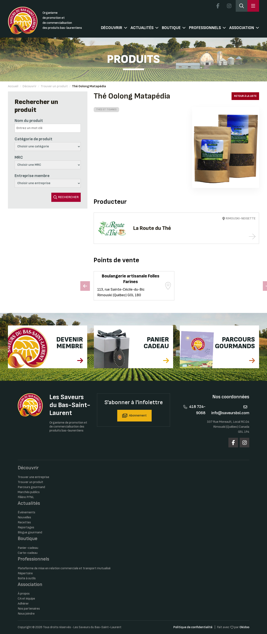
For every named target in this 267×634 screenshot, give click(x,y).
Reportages (26, 527)
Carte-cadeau (28, 553)
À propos (24, 594)
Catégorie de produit (33, 139)
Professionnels (205, 27)
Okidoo (244, 627)
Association (241, 27)
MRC (19, 157)
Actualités (142, 27)
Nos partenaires (29, 609)
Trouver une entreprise (33, 477)
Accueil (13, 86)
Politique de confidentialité (192, 627)
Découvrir (111, 27)
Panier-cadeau (28, 548)
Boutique (171, 27)
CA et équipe (26, 599)
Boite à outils (27, 578)
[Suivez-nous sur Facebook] (218, 6)
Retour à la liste (245, 96)
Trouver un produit (54, 86)
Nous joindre (26, 614)
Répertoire (25, 573)
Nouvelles (24, 517)
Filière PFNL (26, 497)
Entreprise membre (32, 175)
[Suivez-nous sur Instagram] (229, 6)
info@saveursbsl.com (230, 412)
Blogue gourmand (30, 532)
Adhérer (23, 604)
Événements (26, 512)
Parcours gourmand (31, 487)
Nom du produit (29, 120)
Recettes (24, 522)
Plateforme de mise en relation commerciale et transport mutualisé (64, 568)
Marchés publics (29, 492)
